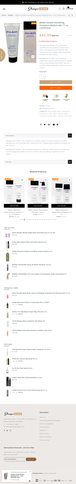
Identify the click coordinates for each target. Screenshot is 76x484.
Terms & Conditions (46, 424)
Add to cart (14, 206)
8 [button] (33, 219)
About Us (42, 417)
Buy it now (56, 88)
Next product (72, 15)
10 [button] (37, 219)
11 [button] (38, 219)
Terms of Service (45, 437)
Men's (55, 114)
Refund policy (44, 440)
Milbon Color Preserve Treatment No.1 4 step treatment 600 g (17, 476)
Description (10, 135)
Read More (43, 71)
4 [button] (25, 219)
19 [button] (53, 219)
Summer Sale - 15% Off (55, 116)
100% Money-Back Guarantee (49, 420)
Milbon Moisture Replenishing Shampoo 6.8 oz (62, 212)
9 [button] (35, 219)
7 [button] (31, 219)
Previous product (67, 15)
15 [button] (46, 219)
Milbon (10, 15)
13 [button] (42, 219)
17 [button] (50, 219)
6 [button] (29, 219)
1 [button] (20, 219)
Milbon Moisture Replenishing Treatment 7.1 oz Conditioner (14, 212)
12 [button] (40, 219)
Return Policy (44, 433)
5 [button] (27, 219)
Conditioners (65, 111)
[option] (14, 197)
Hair (50, 114)
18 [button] (51, 219)
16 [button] (48, 219)
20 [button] (55, 219)
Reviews (9, 162)
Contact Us (43, 430)
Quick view (22, 179)
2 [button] (22, 219)
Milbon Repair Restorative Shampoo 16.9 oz (38, 211)
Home (4, 15)
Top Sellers (68, 116)
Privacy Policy (44, 427)
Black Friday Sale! (54, 111)
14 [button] (44, 219)
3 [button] (24, 219)
